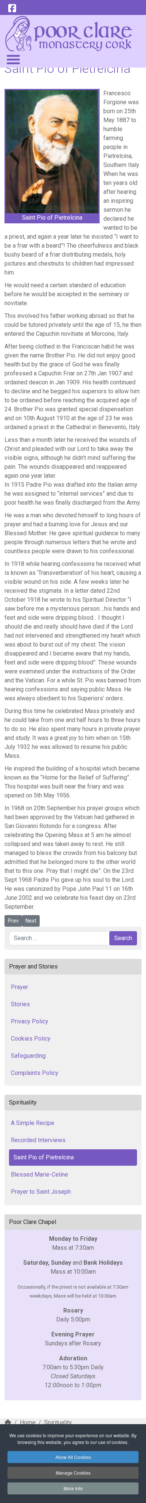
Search (123, 938)
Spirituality (58, 1422)
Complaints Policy (34, 1072)
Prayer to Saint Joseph (41, 1191)
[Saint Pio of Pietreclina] (52, 151)
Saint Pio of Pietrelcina (43, 1157)
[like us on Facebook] (12, 8)
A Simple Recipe (32, 1123)
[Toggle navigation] (12, 59)
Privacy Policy (29, 1021)
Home (28, 1422)
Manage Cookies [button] (73, 1472)
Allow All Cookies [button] (73, 1457)
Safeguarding (28, 1055)
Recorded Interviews (38, 1140)
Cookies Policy (31, 1038)
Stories (20, 1004)
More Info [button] (73, 1488)
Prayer (19, 987)
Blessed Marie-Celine (39, 1174)
